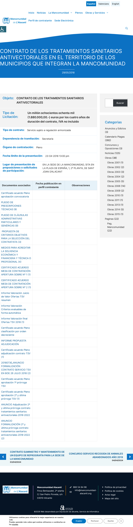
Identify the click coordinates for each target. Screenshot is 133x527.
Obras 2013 (113, 204)
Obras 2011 (113, 200)
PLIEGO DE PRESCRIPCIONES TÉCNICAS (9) (11, 206)
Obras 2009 (113, 190)
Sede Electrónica (63, 20)
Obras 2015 (113, 214)
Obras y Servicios (95, 12)
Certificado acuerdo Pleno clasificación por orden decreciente (15, 331)
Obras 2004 (113, 176)
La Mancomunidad (58, 12)
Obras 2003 (113, 172)
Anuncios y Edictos (115, 128)
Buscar (120, 103)
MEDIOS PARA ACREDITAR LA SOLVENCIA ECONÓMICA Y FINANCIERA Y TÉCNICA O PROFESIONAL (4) (16, 254)
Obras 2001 (113, 162)
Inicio (31, 12)
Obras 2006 (113, 186)
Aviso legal (110, 494)
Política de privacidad (115, 487)
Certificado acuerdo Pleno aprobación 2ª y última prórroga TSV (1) (15, 395)
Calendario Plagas (115, 136)
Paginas (109, 218)
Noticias (41, 12)
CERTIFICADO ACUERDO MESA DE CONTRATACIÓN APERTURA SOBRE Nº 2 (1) (16, 284)
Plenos (79, 12)
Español (91, 3)
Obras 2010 (113, 195)
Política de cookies (114, 491)
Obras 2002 (113, 167)
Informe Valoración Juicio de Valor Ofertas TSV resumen (15, 296)
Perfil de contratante (40, 20)
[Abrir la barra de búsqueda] (126, 28)
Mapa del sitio (112, 498)
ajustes (15, 524)
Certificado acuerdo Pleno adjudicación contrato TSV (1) (15, 353)
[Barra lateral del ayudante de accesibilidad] (3, 29)
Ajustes (111, 521)
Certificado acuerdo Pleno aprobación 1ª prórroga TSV (15, 382)
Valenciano (103, 3)
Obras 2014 (113, 209)
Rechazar (95, 521)
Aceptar (79, 521)
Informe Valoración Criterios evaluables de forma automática (13, 309)
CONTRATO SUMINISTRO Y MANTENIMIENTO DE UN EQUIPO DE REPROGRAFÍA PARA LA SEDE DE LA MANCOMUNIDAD (37, 455)
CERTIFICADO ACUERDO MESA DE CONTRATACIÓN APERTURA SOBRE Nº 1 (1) (16, 271)
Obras (108, 157)
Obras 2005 (113, 181)
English (115, 3)
